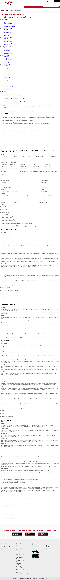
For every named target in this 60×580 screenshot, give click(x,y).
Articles (34, 3)
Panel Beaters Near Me (20, 560)
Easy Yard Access (5, 55)
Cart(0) (58, 1)
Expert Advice (6, 31)
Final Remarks (4, 91)
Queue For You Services (20, 543)
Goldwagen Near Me (20, 554)
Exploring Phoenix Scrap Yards (7, 20)
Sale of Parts (6, 29)
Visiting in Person (7, 68)
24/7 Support (3, 543)
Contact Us (18, 572)
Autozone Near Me (19, 552)
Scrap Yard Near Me (19, 557)
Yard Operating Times (6, 75)
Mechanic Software (19, 563)
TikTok (49, 549)
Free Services (6, 62)
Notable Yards (6, 82)
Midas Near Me (19, 551)
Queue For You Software (20, 569)
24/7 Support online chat (38, 544)
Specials (38, 3)
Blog (17, 570)
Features (2, 545)
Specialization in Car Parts (8, 25)
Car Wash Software (19, 566)
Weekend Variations (7, 77)
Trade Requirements (6, 84)
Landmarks (6, 49)
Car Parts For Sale (20, 3)
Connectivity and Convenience (9, 26)
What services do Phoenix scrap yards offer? (12, 94)
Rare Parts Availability (8, 43)
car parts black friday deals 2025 (22, 573)
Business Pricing (50, 3)
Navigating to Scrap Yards (7, 46)
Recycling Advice (7, 34)
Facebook (49, 543)
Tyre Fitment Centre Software (21, 564)
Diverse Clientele (7, 44)
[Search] (58, 6)
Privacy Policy (3, 549)
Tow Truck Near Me (19, 558)
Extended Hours (7, 80)
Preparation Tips (7, 73)
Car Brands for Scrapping (7, 37)
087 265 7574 (36, 546)
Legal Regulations (7, 88)
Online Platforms (7, 70)
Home (15, 3)
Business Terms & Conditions (6, 548)
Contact (55, 3)
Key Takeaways (5, 19)
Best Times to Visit (7, 50)
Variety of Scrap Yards (8, 23)
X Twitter (49, 546)
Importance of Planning (8, 53)
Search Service (6, 35)
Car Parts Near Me (19, 549)
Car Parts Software (19, 561)
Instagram (50, 548)
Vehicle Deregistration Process (9, 86)
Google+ (49, 545)
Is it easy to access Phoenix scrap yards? (11, 103)
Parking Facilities (7, 56)
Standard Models (7, 40)
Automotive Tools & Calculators (22, 546)
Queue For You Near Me (20, 545)
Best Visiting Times (7, 79)
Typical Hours (6, 76)
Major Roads (6, 47)
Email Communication (8, 67)
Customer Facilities (7, 59)
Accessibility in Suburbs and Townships (11, 61)
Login (47, 1)
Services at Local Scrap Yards (7, 28)
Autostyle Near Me (19, 555)
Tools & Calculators (43, 3)
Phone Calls (6, 65)
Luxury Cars (6, 38)
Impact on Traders (7, 89)
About (58, 3)
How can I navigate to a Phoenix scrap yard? (12, 97)
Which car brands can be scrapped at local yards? (13, 95)
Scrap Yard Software (20, 567)
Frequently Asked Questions (7, 93)
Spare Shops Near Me (20, 548)
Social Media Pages (7, 71)
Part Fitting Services (7, 32)
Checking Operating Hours (9, 52)
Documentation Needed (8, 85)
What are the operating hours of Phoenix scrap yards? (14, 98)
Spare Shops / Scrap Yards (28, 3)
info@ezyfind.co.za (37, 548)
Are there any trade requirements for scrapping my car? (14, 101)
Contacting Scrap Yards (6, 64)
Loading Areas (6, 58)
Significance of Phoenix (8, 22)
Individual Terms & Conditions (6, 546)
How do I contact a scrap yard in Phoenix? (11, 100)
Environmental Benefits (8, 41)
